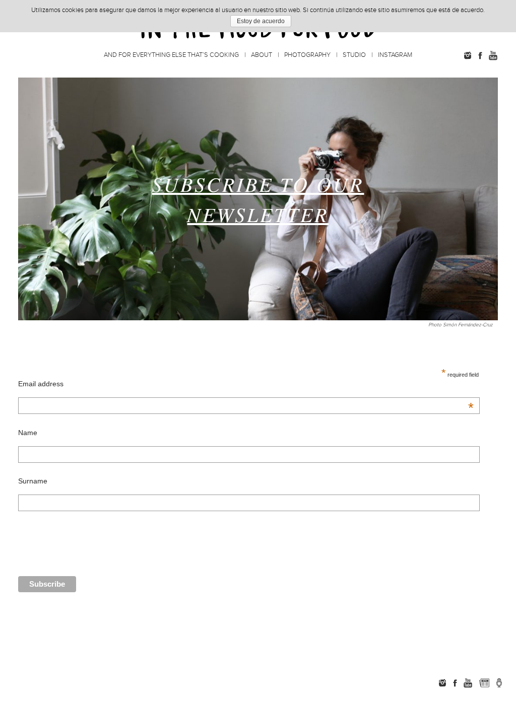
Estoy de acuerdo (261, 21)
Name (27, 433)
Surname (32, 481)
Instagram (395, 55)
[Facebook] (480, 55)
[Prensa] (499, 683)
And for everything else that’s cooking (171, 55)
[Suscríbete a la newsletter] (484, 683)
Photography (307, 55)
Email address (246, 384)
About (261, 55)
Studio (354, 55)
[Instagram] (468, 55)
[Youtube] (493, 55)
